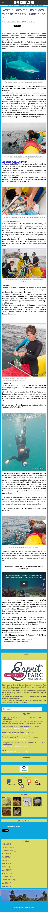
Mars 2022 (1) (7, 870)
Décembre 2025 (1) (9, 847)
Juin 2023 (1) (6, 857)
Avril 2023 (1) (6, 863)
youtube (38, 784)
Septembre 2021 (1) (9, 880)
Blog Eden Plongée (24, 2)
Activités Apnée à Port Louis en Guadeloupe (20, 737)
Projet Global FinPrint (12, 164)
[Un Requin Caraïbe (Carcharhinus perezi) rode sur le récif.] (24, 52)
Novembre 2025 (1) (9, 851)
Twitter (21, 784)
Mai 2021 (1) (6, 883)
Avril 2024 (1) (6, 854)
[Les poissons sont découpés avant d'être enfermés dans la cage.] (24, 188)
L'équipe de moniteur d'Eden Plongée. (17, 732)
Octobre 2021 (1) (8, 876)
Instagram (24, 790)
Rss (28, 784)
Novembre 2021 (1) (9, 873)
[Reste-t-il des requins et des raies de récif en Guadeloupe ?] (24, 413)
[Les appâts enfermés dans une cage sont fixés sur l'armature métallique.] (24, 324)
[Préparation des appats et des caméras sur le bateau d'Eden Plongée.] (24, 249)
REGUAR (6, 296)
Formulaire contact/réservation (16, 641)
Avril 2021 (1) (6, 886)
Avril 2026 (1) (6, 844)
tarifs (4, 750)
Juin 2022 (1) (6, 867)
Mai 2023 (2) (6, 860)
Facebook (11, 784)
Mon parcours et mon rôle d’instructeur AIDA (20, 727)
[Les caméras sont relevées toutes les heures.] (24, 517)
